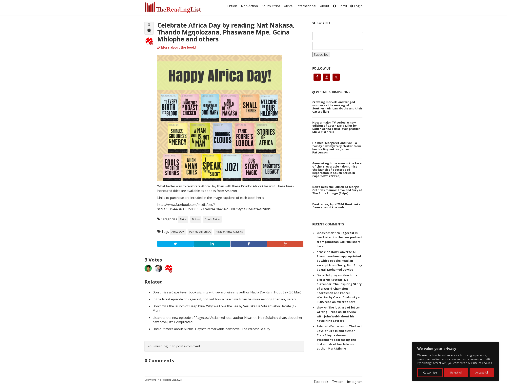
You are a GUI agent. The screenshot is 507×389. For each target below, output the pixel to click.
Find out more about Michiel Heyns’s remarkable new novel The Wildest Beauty (211, 329)
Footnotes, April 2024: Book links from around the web (336, 205)
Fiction (232, 6)
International (306, 6)
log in (167, 346)
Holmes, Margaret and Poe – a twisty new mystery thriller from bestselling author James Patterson (336, 147)
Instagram (354, 381)
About (324, 6)
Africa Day (178, 231)
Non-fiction (249, 6)
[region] (455, 361)
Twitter (337, 381)
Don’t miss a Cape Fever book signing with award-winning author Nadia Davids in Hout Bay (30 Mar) (226, 292)
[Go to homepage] (177, 7)
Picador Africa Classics (229, 231)
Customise (430, 372)
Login (357, 6)
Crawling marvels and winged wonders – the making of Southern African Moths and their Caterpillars (337, 106)
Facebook (321, 381)
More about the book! (178, 47)
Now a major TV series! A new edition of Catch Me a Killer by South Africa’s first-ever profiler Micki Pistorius (336, 127)
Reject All (456, 372)
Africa (288, 6)
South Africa (271, 6)
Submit (341, 6)
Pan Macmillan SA (200, 231)
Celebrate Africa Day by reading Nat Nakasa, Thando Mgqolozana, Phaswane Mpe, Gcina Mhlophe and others (226, 32)
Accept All (481, 372)
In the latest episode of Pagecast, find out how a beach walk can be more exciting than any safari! (224, 299)
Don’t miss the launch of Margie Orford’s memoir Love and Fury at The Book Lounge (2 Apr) (337, 190)
